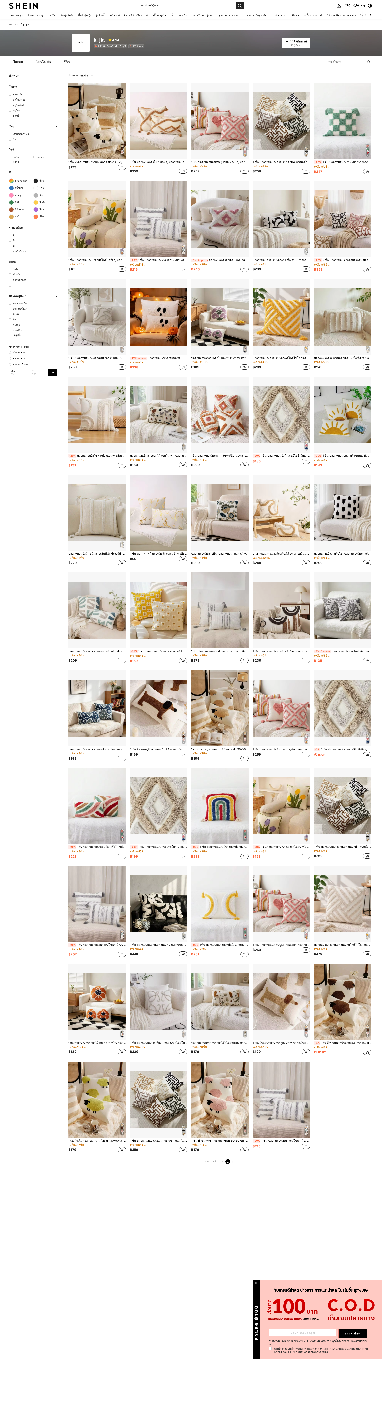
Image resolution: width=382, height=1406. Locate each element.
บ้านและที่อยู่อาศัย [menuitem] (256, 15)
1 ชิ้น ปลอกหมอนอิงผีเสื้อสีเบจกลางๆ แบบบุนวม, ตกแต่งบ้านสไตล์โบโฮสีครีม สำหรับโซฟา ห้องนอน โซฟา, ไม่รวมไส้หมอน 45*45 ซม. (97, 357)
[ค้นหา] (240, 5)
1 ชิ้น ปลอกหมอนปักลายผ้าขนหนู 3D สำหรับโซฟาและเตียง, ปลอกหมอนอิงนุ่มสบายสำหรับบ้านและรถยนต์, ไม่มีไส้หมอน (343, 455)
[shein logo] (23, 5)
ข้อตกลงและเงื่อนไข (352, 1340)
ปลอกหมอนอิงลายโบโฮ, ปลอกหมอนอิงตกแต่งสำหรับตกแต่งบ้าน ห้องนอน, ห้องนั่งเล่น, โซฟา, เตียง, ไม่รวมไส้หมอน (342, 553)
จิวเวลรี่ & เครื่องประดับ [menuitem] (136, 15)
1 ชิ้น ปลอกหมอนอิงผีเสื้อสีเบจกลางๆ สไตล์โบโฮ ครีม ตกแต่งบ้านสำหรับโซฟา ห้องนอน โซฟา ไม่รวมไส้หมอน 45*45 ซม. (158, 1042)
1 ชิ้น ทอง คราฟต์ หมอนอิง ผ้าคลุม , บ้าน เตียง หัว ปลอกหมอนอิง (158, 553)
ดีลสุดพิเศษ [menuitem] (67, 15)
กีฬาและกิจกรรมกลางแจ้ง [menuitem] (341, 15)
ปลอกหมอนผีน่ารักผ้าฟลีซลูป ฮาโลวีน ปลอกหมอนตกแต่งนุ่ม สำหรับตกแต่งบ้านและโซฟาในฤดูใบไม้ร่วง (158, 357)
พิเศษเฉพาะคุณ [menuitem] (36, 15)
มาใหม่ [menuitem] (53, 15)
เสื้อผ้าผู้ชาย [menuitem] (160, 15)
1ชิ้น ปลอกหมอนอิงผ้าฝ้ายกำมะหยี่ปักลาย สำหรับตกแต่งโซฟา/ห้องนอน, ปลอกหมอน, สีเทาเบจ (159, 260)
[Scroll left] (365, 15)
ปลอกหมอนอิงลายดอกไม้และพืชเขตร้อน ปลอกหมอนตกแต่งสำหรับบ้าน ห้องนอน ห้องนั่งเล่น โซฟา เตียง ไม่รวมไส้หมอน (97, 1042)
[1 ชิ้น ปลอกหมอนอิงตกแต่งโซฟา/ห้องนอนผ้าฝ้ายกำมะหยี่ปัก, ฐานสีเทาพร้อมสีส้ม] (281, 1100)
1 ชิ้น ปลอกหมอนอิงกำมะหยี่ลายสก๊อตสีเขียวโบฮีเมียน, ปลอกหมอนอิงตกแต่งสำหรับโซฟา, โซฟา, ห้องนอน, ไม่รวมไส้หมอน (343, 162)
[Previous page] (223, 1161)
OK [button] (52, 372)
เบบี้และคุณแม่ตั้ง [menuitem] (313, 15)
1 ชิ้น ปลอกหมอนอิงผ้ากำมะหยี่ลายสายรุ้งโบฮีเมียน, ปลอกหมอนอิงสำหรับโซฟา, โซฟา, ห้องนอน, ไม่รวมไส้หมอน (220, 846)
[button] (363, 5)
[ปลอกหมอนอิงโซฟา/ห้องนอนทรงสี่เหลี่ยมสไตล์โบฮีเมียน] (97, 415)
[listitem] (111, 46)
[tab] (18, 62)
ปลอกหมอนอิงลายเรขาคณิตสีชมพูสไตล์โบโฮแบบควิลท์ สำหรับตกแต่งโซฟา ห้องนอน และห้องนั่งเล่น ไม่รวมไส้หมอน (220, 260)
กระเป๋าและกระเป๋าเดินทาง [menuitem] (285, 15)
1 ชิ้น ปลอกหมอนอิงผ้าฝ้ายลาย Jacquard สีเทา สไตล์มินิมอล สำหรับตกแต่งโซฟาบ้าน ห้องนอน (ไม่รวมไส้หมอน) (220, 651)
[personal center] (339, 5)
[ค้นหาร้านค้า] (368, 62)
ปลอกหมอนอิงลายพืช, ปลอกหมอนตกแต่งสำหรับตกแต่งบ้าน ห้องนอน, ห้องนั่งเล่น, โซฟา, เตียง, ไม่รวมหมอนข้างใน (220, 553)
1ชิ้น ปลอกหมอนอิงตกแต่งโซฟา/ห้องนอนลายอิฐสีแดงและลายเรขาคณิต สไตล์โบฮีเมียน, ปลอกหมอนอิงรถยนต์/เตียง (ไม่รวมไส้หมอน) (220, 455)
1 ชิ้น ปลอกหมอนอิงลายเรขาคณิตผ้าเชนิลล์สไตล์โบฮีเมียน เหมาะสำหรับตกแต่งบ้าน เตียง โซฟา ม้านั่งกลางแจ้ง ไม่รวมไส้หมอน (342, 846)
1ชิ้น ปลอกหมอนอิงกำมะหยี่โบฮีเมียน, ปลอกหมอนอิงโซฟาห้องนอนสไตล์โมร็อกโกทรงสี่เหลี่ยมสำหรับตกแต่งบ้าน (281, 455)
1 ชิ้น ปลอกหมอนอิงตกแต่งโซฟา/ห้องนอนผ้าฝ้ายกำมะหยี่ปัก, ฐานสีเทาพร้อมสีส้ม (281, 1140)
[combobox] (81, 75)
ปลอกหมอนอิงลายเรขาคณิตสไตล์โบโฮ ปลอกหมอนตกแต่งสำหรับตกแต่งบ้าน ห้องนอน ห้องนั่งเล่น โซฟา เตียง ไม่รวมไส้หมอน (342, 944)
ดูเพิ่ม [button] (18, 335)
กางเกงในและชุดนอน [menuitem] (202, 15)
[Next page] (232, 1161)
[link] (347, 5)
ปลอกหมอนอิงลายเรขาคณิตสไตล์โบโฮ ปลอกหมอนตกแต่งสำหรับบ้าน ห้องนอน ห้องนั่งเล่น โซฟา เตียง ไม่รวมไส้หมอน (281, 357)
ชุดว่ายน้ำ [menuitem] (100, 15)
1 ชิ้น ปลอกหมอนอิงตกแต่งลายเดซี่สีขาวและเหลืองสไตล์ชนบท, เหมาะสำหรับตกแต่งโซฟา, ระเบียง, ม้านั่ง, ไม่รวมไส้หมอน (159, 651)
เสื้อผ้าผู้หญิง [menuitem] (84, 15)
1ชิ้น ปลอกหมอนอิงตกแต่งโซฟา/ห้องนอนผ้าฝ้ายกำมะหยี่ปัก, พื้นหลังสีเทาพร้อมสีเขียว (97, 944)
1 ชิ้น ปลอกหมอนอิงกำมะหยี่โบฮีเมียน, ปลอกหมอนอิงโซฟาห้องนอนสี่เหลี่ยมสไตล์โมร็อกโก (343, 749)
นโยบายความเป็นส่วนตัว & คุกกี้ (320, 1340)
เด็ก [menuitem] (172, 15)
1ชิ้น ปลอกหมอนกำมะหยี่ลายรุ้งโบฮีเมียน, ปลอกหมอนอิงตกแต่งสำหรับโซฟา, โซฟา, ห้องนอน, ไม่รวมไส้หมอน (97, 846)
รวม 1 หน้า (211, 1161)
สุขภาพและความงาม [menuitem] (230, 15)
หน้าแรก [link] (14, 24)
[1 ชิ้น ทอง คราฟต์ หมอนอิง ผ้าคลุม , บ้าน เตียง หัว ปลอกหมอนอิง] (158, 513)
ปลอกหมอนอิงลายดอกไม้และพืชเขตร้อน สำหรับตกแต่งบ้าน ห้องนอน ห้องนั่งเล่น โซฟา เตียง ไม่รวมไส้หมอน (220, 357)
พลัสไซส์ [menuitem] (115, 15)
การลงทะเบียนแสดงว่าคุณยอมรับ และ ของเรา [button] (318, 1342)
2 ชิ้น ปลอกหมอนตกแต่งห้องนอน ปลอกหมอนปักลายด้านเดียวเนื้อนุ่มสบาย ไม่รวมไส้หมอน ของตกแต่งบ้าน (343, 260)
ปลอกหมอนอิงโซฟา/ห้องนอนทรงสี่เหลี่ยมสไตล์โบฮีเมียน (97, 455)
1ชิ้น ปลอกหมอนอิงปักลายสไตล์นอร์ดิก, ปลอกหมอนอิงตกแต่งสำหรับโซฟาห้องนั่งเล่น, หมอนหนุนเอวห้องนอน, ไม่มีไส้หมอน (97, 260)
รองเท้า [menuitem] (182, 15)
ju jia (99, 40)
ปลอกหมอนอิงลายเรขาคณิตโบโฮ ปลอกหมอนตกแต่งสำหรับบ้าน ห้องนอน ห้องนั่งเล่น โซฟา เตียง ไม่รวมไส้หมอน (97, 749)
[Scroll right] (370, 15)
